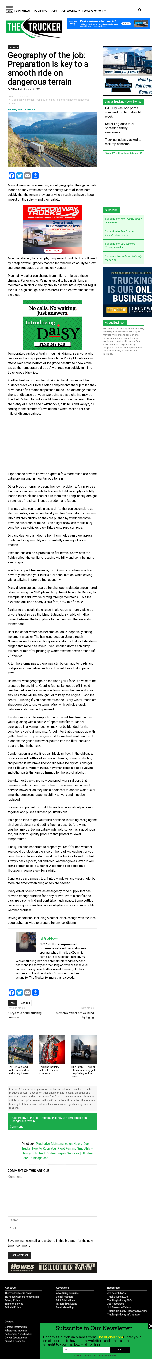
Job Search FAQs (116, 1293)
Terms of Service (14, 1303)
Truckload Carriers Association (22, 1296)
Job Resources (69, 11)
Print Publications (65, 1300)
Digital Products (64, 1296)
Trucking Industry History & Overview (127, 1311)
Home (11, 96)
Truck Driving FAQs (117, 1296)
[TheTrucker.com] (32, 28)
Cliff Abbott (16, 89)
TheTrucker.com (110, 1337)
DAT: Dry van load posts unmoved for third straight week (19, 1070)
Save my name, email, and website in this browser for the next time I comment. (50, 1243)
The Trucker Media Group (18, 1293)
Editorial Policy (13, 1307)
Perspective (40, 11)
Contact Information (16, 1327)
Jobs (54, 11)
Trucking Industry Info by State (123, 1314)
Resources (113, 1287)
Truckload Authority (93, 11)
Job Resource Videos (119, 1307)
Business (13, 47)
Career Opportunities (16, 1337)
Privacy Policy (12, 1300)
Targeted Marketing (66, 1303)
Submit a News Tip (15, 1341)
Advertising (62, 1287)
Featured (25, 1002)
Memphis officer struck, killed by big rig (75, 1015)
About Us (10, 1287)
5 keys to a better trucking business (25, 1015)
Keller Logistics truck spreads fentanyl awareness (120, 128)
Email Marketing (65, 1307)
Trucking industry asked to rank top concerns (49, 1070)
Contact (9, 1321)
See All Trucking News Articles (121, 153)
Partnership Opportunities (18, 1334)
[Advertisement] (52, 444)
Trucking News (22, 11)
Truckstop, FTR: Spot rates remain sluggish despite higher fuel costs (83, 1071)
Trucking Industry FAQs (120, 1300)
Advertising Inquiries (67, 1293)
